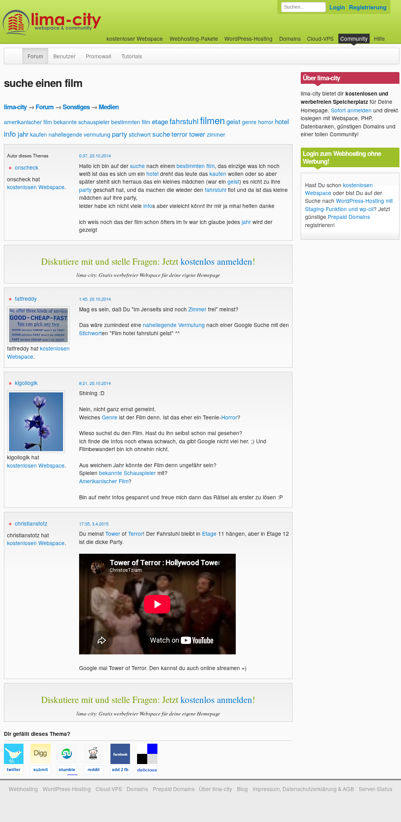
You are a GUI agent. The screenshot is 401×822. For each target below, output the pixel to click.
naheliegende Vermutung (174, 325)
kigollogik (26, 383)
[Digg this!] (44, 771)
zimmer (216, 134)
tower (197, 134)
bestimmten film (130, 122)
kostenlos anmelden (216, 261)
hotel (282, 121)
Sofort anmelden (351, 110)
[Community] (17, 52)
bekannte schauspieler (82, 122)
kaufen (38, 134)
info (10, 133)
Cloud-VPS (320, 38)
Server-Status (375, 789)
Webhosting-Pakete (194, 38)
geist (233, 121)
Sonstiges (76, 106)
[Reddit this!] (97, 771)
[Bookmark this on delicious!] (149, 771)
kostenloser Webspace (135, 38)
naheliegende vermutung (79, 134)
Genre (109, 417)
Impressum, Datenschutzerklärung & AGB (303, 789)
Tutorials (131, 56)
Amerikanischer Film (103, 481)
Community (354, 38)
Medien (109, 106)
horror (265, 122)
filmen (212, 120)
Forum (35, 56)
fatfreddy (26, 298)
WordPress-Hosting (248, 38)
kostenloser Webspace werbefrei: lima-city (81, 22)
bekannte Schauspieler (127, 473)
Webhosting (23, 789)
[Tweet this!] (17, 771)
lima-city (15, 106)
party (119, 134)
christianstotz (31, 523)
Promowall (98, 56)
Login (337, 7)
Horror (229, 417)
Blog (242, 789)
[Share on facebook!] (123, 771)
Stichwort (90, 333)
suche (161, 134)
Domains (290, 38)
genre (249, 122)
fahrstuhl (184, 121)
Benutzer (64, 56)
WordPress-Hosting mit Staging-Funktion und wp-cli (349, 204)
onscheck (26, 167)
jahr (23, 134)
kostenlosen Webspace (36, 187)
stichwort (140, 134)
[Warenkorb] (391, 35)
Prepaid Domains (349, 216)
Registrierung (368, 7)
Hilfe (379, 38)
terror (180, 134)
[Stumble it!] (70, 771)
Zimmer (197, 309)
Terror (135, 533)
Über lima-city (215, 789)
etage (160, 121)
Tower (112, 533)
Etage (209, 533)
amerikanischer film (28, 122)
